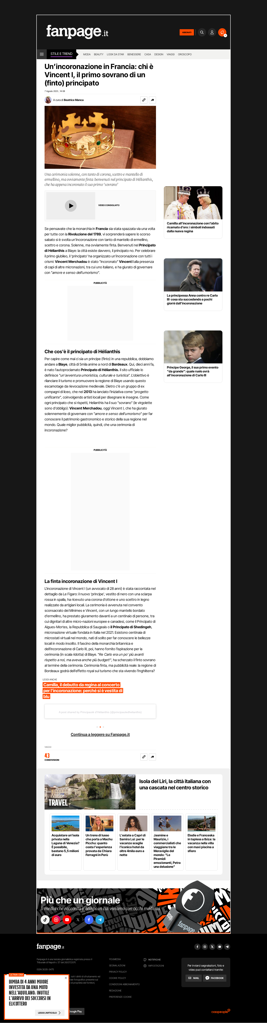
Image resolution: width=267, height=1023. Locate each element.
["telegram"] (99, 919)
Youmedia (115, 959)
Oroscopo (185, 54)
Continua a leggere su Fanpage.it (100, 734)
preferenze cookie (120, 996)
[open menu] (42, 54)
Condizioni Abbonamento (124, 984)
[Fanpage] (50, 947)
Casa (147, 54)
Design (158, 54)
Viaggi (171, 54)
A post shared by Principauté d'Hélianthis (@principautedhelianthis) (100, 712)
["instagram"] (56, 919)
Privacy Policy (118, 971)
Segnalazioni (117, 965)
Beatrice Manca (74, 100)
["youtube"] (67, 919)
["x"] (77, 919)
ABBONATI (186, 32)
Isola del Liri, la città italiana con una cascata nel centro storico (175, 784)
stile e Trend (61, 54)
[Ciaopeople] (220, 1012)
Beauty (98, 54)
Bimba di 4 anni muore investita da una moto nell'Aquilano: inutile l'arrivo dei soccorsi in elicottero (30, 993)
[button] (152, 99)
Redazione (115, 990)
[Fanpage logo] (72, 32)
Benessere (134, 54)
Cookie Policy (117, 978)
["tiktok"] (45, 919)
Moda (86, 54)
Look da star (115, 54)
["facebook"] (88, 919)
